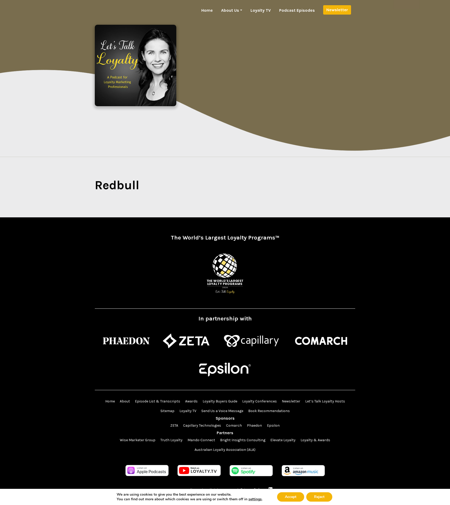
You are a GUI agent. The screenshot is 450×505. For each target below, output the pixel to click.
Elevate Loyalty (283, 440)
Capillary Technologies (202, 425)
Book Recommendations (269, 411)
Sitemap (167, 411)
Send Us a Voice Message (222, 411)
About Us (230, 10)
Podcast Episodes (297, 10)
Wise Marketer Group (137, 440)
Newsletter (337, 9)
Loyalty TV (261, 10)
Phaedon (254, 425)
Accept (290, 496)
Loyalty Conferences (259, 401)
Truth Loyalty (171, 440)
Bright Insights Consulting (242, 440)
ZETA (174, 425)
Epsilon (273, 425)
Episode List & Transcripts (157, 401)
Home (207, 10)
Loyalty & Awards (315, 440)
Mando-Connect (201, 440)
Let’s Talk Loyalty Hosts (325, 401)
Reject (319, 496)
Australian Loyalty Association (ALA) (225, 449)
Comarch (234, 425)
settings (255, 499)
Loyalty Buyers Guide (220, 401)
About (125, 401)
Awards (191, 401)
